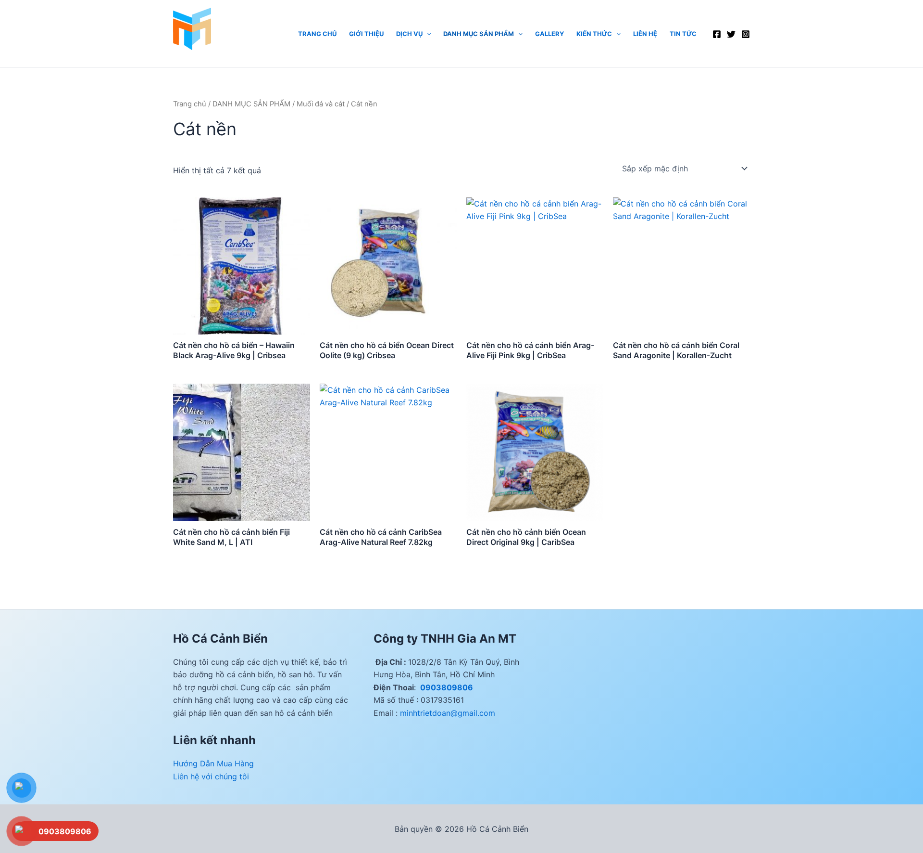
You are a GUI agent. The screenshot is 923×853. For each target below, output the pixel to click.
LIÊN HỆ (645, 34)
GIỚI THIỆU (366, 34)
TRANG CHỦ (317, 34)
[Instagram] (745, 34)
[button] (427, 33)
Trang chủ (189, 104)
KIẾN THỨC (594, 34)
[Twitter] (731, 34)
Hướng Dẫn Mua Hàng (213, 763)
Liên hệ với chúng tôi (211, 776)
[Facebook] (716, 34)
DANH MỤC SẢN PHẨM (478, 34)
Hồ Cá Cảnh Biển (204, 54)
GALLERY (549, 34)
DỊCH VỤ (409, 34)
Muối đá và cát (321, 104)
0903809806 (445, 687)
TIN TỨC (683, 34)
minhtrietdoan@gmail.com (447, 713)
